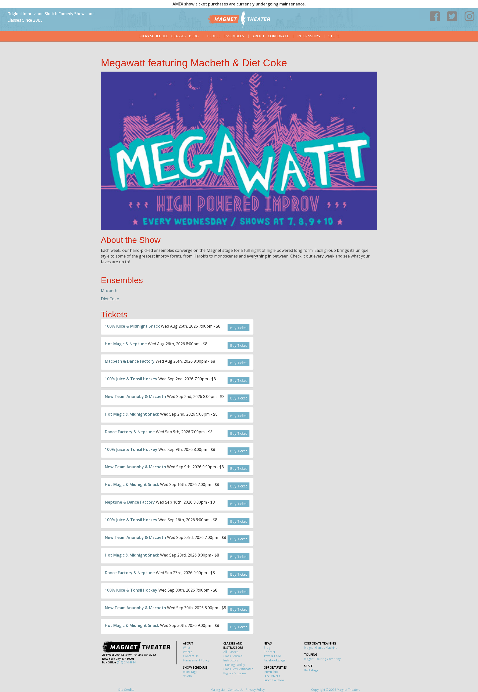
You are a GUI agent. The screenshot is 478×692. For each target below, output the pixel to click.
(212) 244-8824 (126, 662)
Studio (187, 676)
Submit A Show (274, 680)
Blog (194, 36)
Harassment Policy (196, 660)
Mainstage (190, 672)
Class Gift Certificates (238, 669)
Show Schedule (153, 36)
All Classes (230, 652)
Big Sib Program (234, 673)
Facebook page (275, 660)
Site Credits (126, 690)
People (213, 36)
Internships (308, 36)
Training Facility (234, 665)
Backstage (311, 670)
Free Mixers (272, 676)
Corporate (278, 36)
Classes (178, 36)
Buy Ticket (238, 327)
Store (334, 36)
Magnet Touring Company (322, 659)
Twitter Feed (272, 656)
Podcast (269, 652)
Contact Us (190, 656)
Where (187, 652)
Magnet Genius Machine (320, 648)
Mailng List (218, 690)
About (258, 36)
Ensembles (234, 36)
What (186, 648)
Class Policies (232, 656)
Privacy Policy (255, 690)
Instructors (231, 660)
